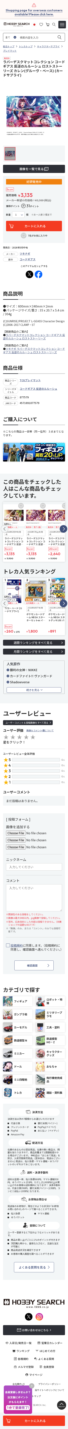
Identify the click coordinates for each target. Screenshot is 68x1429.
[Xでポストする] (29, 274)
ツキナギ (25, 253)
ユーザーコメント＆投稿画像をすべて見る (26, 722)
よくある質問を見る (32, 1267)
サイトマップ (34, 1396)
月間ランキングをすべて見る (33, 651)
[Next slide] (63, 529)
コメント (13, 880)
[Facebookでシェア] (38, 274)
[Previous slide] (4, 529)
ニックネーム (16, 859)
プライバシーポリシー (49, 1383)
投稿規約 (17, 945)
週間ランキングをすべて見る (33, 642)
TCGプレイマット (30, 380)
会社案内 (17, 1383)
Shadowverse (20, 682)
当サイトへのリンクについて (49, 1390)
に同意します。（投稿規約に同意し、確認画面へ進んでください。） (36, 947)
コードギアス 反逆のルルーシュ (38, 389)
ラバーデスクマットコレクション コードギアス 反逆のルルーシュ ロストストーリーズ (34, 336)
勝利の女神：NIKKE (23, 670)
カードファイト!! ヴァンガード (31, 676)
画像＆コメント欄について (40, 730)
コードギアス (28, 259)
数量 (8, 214)
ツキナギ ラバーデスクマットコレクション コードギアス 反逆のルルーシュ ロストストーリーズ (34, 350)
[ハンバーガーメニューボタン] (62, 24)
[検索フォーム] (54, 24)
